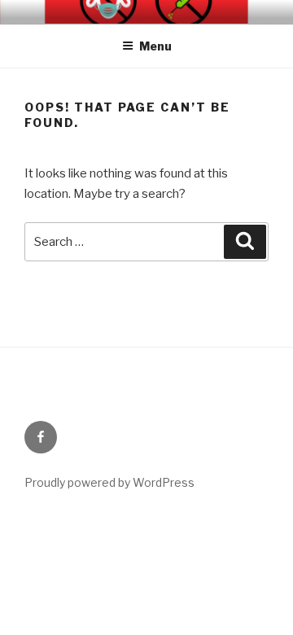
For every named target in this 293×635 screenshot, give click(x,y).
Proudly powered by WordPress (109, 482)
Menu (155, 46)
